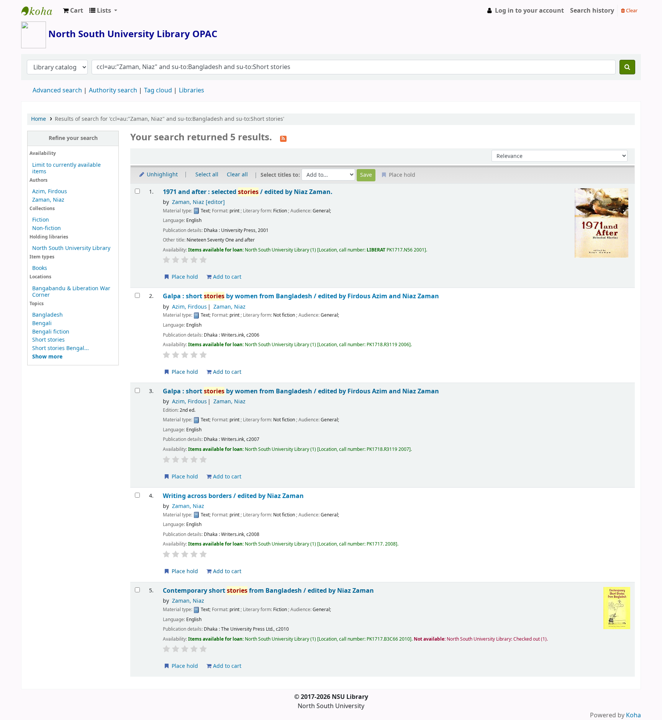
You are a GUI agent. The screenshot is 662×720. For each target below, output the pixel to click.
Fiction (40, 220)
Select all (206, 175)
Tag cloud (158, 90)
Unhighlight (161, 175)
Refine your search (73, 138)
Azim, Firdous (49, 191)
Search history (592, 10)
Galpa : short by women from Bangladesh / (301, 296)
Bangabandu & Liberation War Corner (71, 291)
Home (38, 119)
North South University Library (40, 10)
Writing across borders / (233, 496)
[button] (73, 10)
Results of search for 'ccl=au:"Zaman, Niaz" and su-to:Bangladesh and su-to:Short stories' (169, 119)
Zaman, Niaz (48, 200)
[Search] (627, 67)
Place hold (184, 277)
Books (39, 268)
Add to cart (226, 277)
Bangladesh (47, 315)
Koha (633, 715)
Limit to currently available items (66, 168)
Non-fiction (46, 228)
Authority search (113, 90)
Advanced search (57, 90)
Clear (631, 10)
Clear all (237, 175)
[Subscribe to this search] (283, 138)
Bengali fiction (50, 332)
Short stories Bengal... (60, 348)
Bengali (42, 323)
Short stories (48, 340)
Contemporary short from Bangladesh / (268, 590)
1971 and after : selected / (248, 192)
